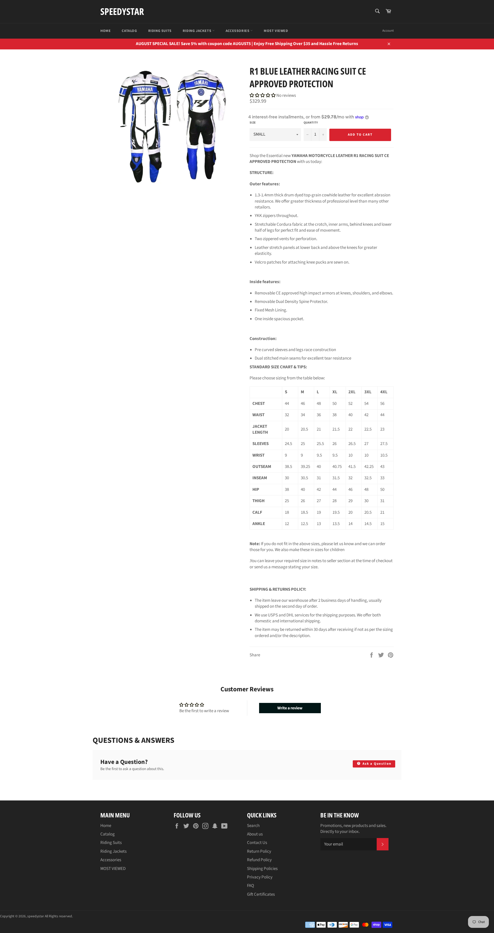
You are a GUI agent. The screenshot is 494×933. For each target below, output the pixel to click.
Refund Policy (259, 860)
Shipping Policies (262, 869)
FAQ (250, 886)
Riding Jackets (197, 30)
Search (253, 826)
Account (388, 30)
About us (255, 834)
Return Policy (259, 851)
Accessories (238, 30)
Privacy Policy (259, 877)
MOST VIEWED (276, 30)
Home (105, 30)
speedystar (122, 11)
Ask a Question (376, 763)
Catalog (129, 30)
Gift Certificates (261, 894)
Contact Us (257, 843)
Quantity (311, 123)
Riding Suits (160, 30)
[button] (263, 95)
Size (253, 123)
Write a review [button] (289, 708)
